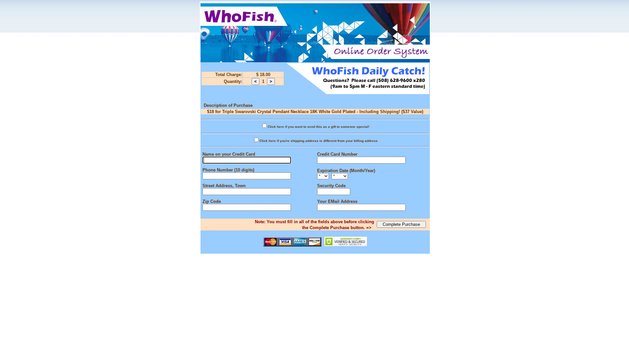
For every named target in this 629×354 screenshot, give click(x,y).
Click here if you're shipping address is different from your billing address (318, 141)
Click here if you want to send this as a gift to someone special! (318, 126)
